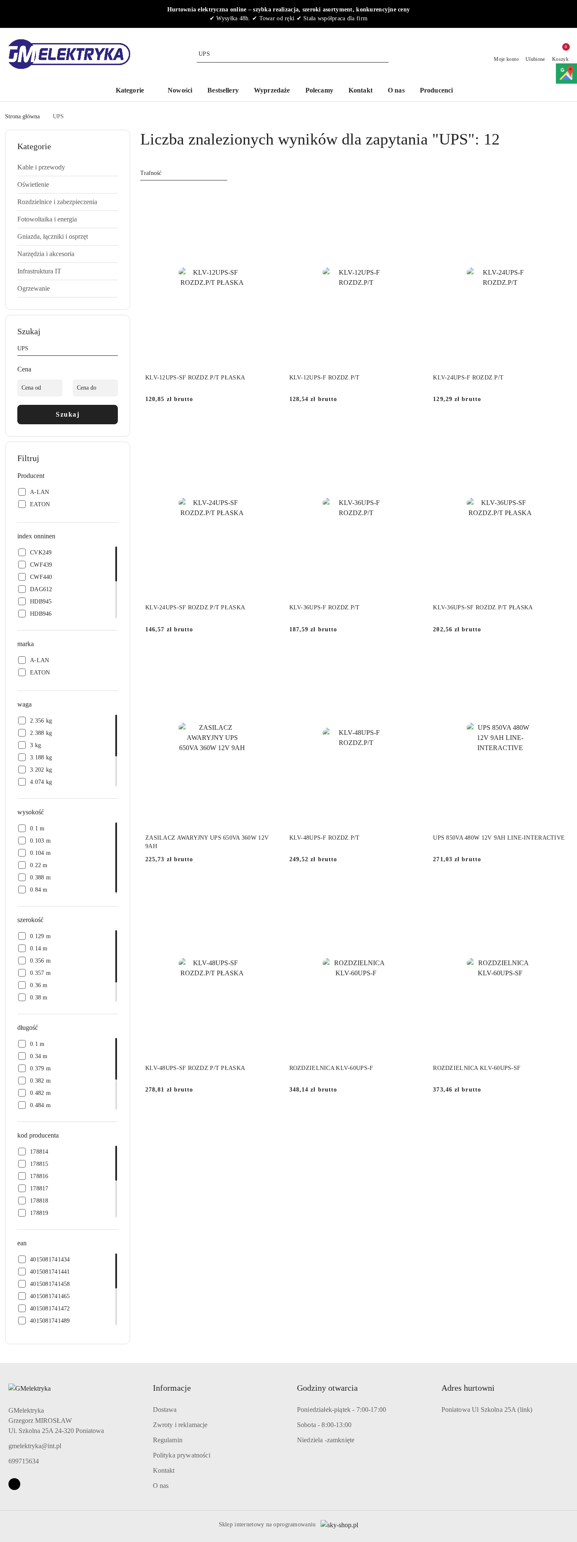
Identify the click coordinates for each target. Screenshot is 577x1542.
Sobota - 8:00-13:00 (324, 1424)
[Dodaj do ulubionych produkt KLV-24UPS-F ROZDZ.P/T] (557, 198)
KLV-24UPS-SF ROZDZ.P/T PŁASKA (195, 607)
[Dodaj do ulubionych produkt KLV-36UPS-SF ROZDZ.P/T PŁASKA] (557, 428)
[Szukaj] (114, 350)
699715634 (23, 1461)
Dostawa (165, 1409)
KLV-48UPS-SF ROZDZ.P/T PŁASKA (195, 1068)
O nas (161, 1485)
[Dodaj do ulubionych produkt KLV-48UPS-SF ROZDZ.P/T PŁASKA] (269, 888)
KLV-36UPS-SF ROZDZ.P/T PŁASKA (483, 607)
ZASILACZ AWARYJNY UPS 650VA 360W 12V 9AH (207, 842)
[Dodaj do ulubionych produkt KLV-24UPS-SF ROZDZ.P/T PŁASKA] (269, 428)
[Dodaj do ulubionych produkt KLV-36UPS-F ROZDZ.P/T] (413, 428)
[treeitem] (67, 167)
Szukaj (67, 414)
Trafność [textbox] (150, 173)
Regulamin (167, 1440)
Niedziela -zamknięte (325, 1440)
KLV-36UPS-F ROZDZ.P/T (324, 607)
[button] (440, 91)
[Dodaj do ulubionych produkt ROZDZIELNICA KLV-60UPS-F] (413, 888)
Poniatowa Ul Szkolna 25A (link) (487, 1409)
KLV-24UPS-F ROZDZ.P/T (468, 377)
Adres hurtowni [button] (468, 1387)
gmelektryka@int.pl (34, 1445)
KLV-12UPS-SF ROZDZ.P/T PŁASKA (195, 377)
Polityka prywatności (181, 1455)
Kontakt (164, 1470)
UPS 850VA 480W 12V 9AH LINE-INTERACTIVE (499, 838)
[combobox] (183, 173)
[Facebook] (14, 1484)
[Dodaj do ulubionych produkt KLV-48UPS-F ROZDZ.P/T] (413, 658)
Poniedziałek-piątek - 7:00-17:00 (341, 1409)
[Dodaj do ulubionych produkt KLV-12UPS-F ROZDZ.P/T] (413, 198)
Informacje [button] (172, 1387)
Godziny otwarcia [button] (327, 1387)
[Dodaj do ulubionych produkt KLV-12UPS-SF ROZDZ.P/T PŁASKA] (269, 198)
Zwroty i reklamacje (180, 1424)
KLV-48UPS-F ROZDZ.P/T (324, 838)
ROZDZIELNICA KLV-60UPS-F (331, 1068)
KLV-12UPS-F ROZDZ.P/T (324, 377)
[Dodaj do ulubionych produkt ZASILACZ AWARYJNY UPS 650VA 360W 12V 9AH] (269, 658)
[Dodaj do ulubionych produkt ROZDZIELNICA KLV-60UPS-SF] (557, 888)
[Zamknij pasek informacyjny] (568, 14)
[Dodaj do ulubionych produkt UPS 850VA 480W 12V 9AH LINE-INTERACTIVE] (557, 658)
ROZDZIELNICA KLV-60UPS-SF (476, 1068)
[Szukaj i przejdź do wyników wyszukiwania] (383, 54)
